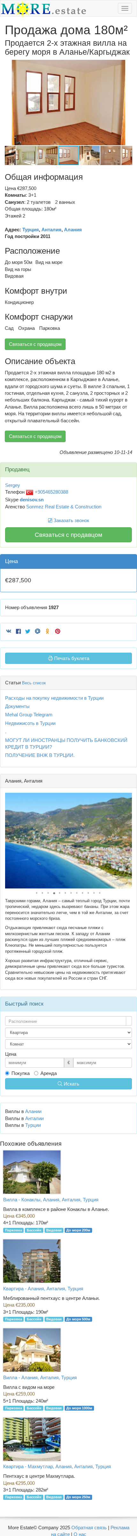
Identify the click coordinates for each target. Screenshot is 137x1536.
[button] (126, 65)
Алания (73, 229)
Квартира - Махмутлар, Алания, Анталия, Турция (57, 1466)
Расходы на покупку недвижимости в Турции (54, 698)
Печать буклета (71, 658)
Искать (70, 1083)
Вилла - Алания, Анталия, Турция (40, 1377)
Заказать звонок (70, 520)
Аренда (48, 1073)
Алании (33, 1111)
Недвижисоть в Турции (30, 723)
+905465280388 (50, 492)
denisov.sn (32, 499)
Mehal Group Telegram (29, 714)
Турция (30, 229)
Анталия (51, 229)
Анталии (34, 1118)
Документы (17, 706)
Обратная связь (89, 1527)
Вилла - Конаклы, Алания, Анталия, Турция (50, 1199)
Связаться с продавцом (35, 344)
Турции (33, 1125)
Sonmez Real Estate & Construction (63, 506)
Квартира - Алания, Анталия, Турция (43, 1288)
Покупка (20, 1073)
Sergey (12, 485)
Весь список (34, 682)
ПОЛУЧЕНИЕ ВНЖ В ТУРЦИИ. (40, 755)
